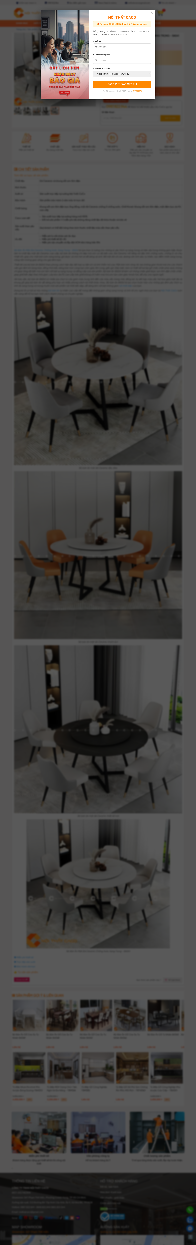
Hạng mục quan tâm (101, 68)
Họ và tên (97, 41)
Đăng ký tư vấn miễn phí (122, 84)
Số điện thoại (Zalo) (101, 55)
